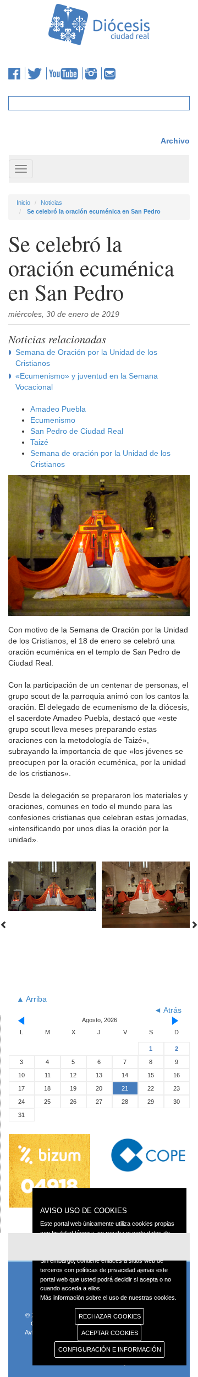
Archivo (175, 140)
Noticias (51, 202)
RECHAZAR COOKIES (110, 1316)
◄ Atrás (168, 1010)
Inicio (23, 202)
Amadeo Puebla (58, 409)
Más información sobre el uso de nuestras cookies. (108, 1297)
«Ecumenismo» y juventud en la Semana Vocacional (86, 381)
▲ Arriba (31, 999)
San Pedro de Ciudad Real (76, 431)
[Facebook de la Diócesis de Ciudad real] (16, 73)
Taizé (39, 442)
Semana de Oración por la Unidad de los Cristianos (86, 358)
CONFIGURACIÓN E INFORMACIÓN (109, 1349)
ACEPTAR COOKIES (109, 1333)
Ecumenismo (52, 420)
